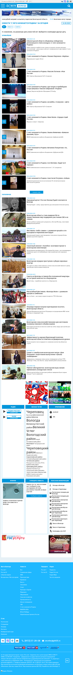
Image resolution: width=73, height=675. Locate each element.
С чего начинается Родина (28, 607)
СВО (21, 604)
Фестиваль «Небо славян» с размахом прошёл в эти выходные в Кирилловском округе (46, 231)
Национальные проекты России (29, 614)
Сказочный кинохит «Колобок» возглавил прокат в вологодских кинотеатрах (46, 247)
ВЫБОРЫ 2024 (24, 609)
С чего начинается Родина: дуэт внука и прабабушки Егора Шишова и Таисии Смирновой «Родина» (47, 88)
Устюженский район (33, 442)
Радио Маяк (53, 575)
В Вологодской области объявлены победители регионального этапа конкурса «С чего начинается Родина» (46, 43)
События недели (6, 575)
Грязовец (41, 470)
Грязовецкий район (34, 467)
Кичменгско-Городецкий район (33, 469)
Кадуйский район (31, 455)
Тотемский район (32, 461)
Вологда (33, 420)
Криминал (23, 579)
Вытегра (29, 415)
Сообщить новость (36, 496)
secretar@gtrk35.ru (52, 641)
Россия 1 (3, 570)
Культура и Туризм (25, 589)
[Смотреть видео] (14, 45)
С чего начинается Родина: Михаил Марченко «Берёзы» (48, 56)
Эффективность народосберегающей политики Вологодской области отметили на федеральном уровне (48, 338)
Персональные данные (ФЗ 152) (32, 666)
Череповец (35, 412)
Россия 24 (4, 572)
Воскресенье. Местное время (9, 577)
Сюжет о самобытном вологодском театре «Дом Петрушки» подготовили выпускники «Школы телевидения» (45, 354)
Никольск (39, 453)
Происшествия (24, 577)
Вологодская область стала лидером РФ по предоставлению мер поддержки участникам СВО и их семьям (47, 217)
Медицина (23, 592)
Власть (22, 582)
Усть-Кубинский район (35, 464)
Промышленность (25, 599)
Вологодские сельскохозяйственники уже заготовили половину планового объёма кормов (47, 323)
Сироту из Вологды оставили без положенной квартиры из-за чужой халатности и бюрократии (48, 277)
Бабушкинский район (39, 459)
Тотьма (28, 459)
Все (4, 27)
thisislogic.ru (56, 666)
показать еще (36, 192)
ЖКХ (21, 575)
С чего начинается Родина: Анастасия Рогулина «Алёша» (48, 178)
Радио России (54, 572)
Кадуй (38, 439)
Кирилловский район (34, 457)
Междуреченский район (33, 463)
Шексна (34, 417)
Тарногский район (32, 472)
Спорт (22, 587)
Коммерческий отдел (7, 631)
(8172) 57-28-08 (32, 640)
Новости (10, 27)
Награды (3, 626)
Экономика (23, 584)
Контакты (4, 629)
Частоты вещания (55, 577)
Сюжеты (17, 27)
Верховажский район (33, 476)
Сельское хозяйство (26, 597)
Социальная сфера (25, 572)
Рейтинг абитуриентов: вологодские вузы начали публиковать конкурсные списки (45, 369)
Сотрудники (4, 624)
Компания (4, 634)
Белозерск (30, 444)
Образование (24, 594)
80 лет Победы (24, 612)
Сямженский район (36, 474)
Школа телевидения (26, 602)
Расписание (4, 621)
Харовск (29, 469)
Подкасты (53, 570)
